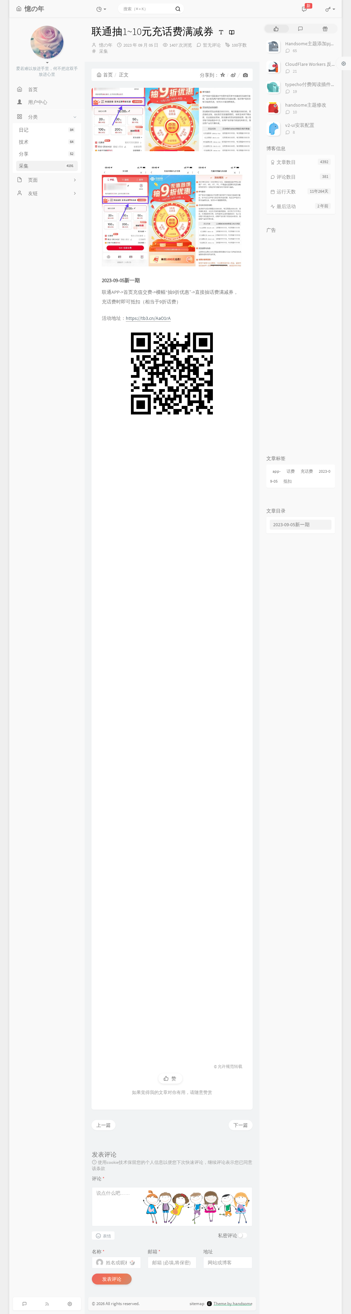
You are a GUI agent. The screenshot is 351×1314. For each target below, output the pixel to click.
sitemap (197, 1303)
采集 (46, 166)
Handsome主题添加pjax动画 (314, 43)
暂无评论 (212, 45)
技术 (46, 142)
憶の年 (105, 45)
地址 (208, 1252)
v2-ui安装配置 (299, 125)
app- (277, 471)
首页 (108, 75)
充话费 (307, 471)
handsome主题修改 (305, 105)
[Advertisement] (172, 736)
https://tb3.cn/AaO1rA (148, 318)
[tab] (276, 28)
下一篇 (240, 1125)
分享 (46, 154)
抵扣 (287, 481)
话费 (291, 471)
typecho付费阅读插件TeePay (315, 84)
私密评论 (227, 1235)
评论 (98, 1179)
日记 (46, 130)
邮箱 (154, 1252)
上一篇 (103, 1125)
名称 (98, 1252)
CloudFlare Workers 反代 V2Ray (317, 64)
